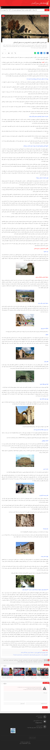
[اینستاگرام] (32, 738)
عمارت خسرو (6, 660)
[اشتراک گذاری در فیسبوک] (47, 53)
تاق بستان (20, 660)
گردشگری (37, 13)
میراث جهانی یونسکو (29, 661)
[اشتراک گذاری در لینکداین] (41, 53)
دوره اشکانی (16, 660)
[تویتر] (35, 738)
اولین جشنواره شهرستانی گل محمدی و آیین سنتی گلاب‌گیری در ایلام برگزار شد (7, 677)
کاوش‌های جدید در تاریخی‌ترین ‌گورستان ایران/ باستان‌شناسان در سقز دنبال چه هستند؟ (30, 655)
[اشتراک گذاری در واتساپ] (35, 53)
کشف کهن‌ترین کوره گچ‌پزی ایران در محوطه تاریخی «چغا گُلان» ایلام (34, 652)
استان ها (41, 13)
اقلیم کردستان (35, 660)
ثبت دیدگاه (45, 707)
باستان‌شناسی (25, 660)
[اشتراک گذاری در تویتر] (44, 53)
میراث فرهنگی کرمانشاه (21, 661)
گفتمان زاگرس (46, 13)
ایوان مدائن (30, 660)
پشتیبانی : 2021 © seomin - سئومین (25, 743)
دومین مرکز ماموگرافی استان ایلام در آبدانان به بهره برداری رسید (43, 677)
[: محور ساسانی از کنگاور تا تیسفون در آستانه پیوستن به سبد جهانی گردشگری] (12, 53)
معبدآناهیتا (35, 661)
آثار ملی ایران (40, 660)
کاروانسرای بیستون (46, 661)
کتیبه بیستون (40, 661)
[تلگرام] (30, 738)
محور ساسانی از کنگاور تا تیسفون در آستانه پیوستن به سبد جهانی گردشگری (30, 42)
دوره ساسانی (11, 660)
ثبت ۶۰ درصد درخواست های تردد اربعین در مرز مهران (32, 677)
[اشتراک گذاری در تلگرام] (38, 53)
